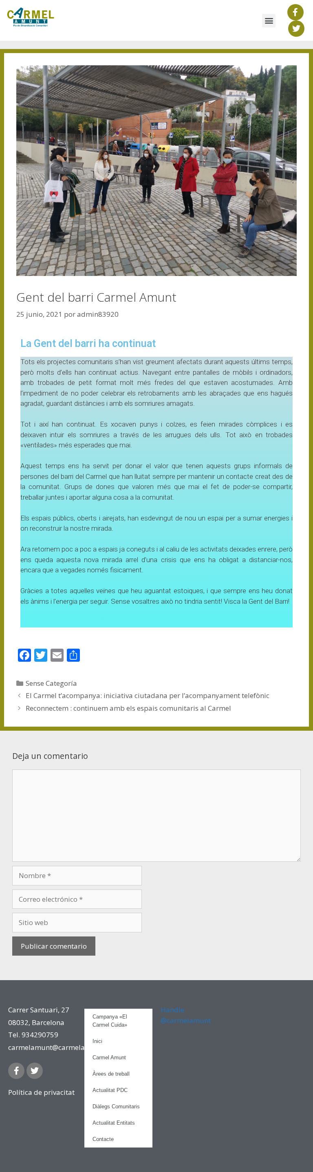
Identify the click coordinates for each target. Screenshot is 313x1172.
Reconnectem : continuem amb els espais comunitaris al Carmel (128, 708)
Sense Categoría (51, 683)
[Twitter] (296, 28)
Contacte (103, 1139)
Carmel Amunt (109, 1057)
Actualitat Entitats (114, 1123)
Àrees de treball (111, 1074)
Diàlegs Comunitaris (116, 1106)
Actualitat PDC (110, 1090)
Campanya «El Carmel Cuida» (110, 1021)
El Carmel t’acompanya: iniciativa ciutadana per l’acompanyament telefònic (147, 695)
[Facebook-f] (295, 12)
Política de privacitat (41, 1092)
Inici (97, 1041)
